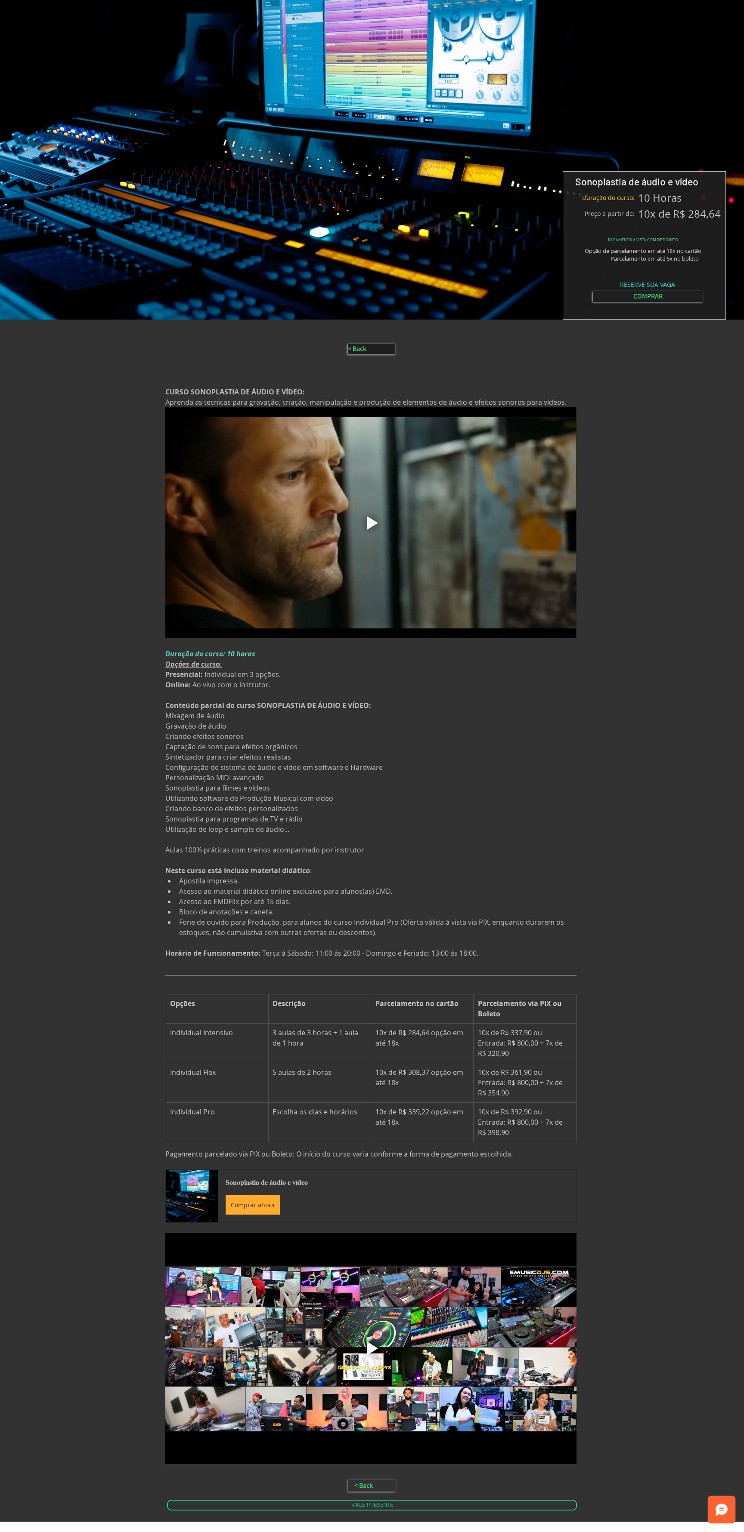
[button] (371, 1195)
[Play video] (371, 522)
